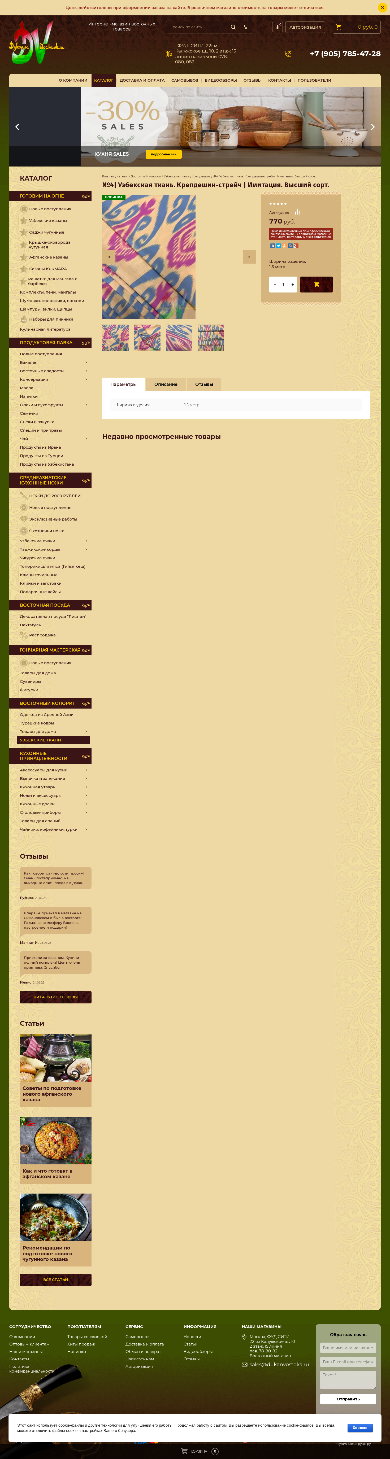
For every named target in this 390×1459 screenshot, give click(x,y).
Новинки (76, 1351)
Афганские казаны (48, 257)
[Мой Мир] (290, 245)
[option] (179, 257)
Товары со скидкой (87, 1336)
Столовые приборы (40, 812)
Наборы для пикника (51, 319)
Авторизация (305, 27)
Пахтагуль (30, 624)
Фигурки (29, 689)
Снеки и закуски (37, 421)
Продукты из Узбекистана (47, 464)
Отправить (348, 1398)
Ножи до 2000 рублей (55, 495)
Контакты (19, 1358)
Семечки (29, 413)
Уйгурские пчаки (37, 557)
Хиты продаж (81, 1344)
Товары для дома (38, 672)
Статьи (190, 1344)
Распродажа (42, 634)
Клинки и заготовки (41, 583)
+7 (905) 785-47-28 (345, 53)
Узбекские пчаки (37, 540)
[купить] (316, 284)
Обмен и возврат (143, 1351)
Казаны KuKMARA (48, 268)
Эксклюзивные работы (53, 519)
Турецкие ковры (37, 723)
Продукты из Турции (41, 455)
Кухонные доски (37, 803)
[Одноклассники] (284, 245)
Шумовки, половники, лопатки (52, 300)
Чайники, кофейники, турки (48, 829)
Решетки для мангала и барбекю (52, 281)
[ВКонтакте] (272, 245)
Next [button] (249, 257)
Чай (24, 438)
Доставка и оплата (144, 1344)
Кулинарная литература (45, 329)
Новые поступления (50, 208)
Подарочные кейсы (40, 591)
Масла (26, 387)
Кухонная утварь (37, 786)
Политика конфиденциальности (32, 1369)
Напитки (29, 396)
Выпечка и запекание (42, 778)
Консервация (34, 379)
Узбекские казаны (48, 220)
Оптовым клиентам (29, 1344)
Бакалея (28, 362)
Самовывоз (73, 26)
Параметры (123, 384)
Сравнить (297, 212)
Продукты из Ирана (40, 447)
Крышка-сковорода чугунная (50, 245)
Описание (165, 384)
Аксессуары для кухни (43, 769)
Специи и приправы (41, 430)
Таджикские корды (40, 549)
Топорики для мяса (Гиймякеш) (52, 566)
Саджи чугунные (46, 232)
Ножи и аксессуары (41, 795)
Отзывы (192, 1358)
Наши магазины (26, 1351)
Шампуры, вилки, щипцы (46, 309)
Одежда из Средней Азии (46, 714)
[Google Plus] (296, 245)
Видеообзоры (198, 1351)
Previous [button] (108, 257)
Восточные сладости (42, 370)
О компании (22, 1336)
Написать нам (139, 1358)
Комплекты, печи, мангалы (48, 292)
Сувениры (30, 681)
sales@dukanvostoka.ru (279, 1364)
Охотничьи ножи (46, 530)
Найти (233, 27)
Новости (192, 1336)
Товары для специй (40, 820)
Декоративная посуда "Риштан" (53, 616)
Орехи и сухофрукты (41, 404)
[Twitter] (278, 245)
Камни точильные (39, 574)
